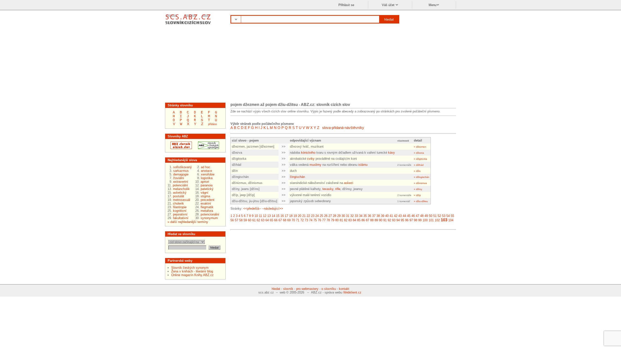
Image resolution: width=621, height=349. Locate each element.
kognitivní (180, 211)
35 (365, 216)
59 (245, 220)
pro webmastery (307, 289)
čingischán (297, 177)
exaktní (206, 203)
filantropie (180, 207)
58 (241, 220)
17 (286, 216)
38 (378, 216)
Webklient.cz (352, 292)
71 (297, 220)
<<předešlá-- (252, 208)
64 (267, 220)
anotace (206, 171)
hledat (389, 19)
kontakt (344, 289)
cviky (311, 158)
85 (358, 220)
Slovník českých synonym (190, 268)
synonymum (209, 218)
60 (249, 220)
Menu (432, 5)
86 (363, 220)
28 (334, 216)
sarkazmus (181, 171)
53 (443, 216)
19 (295, 216)
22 (308, 216)
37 (374, 216)
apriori (205, 181)
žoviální (178, 178)
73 (306, 220)
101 (431, 220)
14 (273, 216)
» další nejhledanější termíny (188, 222)
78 (328, 220)
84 (354, 220)
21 (304, 216)
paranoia (206, 185)
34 (360, 216)
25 (321, 216)
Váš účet (388, 5)
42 (395, 216)
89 (376, 220)
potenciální (180, 185)
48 (422, 216)
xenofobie (207, 174)
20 (299, 216)
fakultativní (180, 218)
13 (269, 216)
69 (289, 220)
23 (312, 216)
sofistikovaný (182, 167)
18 (291, 216)
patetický (207, 189)
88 (372, 220)
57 (236, 220)
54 (448, 216)
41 (391, 216)
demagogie (180, 174)
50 (430, 216)
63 (262, 220)
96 (407, 220)
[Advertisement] (310, 65)
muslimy (315, 165)
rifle (337, 189)
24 (317, 216)
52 (439, 216)
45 (408, 216)
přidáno (212, 124)
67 (280, 220)
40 (387, 216)
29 (339, 216)
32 (352, 216)
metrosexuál (181, 200)
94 (398, 220)
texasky (327, 189)
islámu (363, 165)
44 (404, 216)
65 (271, 220)
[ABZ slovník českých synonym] (207, 148)
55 (452, 216)
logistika (206, 178)
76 (319, 220)
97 (411, 220)
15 (277, 216)
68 (284, 220)
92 (389, 220)
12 (264, 216)
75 (315, 220)
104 (450, 220)
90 (380, 220)
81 (341, 220)
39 (382, 216)
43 (400, 216)
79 (332, 220)
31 (347, 216)
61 (254, 220)
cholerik (178, 203)
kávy (391, 152)
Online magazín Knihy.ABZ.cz (192, 275)
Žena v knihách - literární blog (192, 271)
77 (324, 220)
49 (426, 216)
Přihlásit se (346, 5)
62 (258, 220)
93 (393, 220)
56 (232, 220)
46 (413, 216)
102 (437, 220)
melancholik (181, 189)
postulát (178, 196)
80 (337, 220)
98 (415, 220)
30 (343, 216)
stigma (205, 196)
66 (276, 220)
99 (420, 220)
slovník (288, 289)
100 (425, 220)
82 (345, 220)
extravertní (180, 181)
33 (356, 216)
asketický (180, 192)
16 (282, 216)
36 (369, 216)
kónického (308, 152)
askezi (348, 183)
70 (293, 220)
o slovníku (328, 289)
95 (402, 220)
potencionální (210, 214)
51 (435, 216)
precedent (207, 200)
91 (385, 220)
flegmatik (207, 207)
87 (367, 220)
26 (325, 216)
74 (310, 220)
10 (256, 216)
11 (260, 216)
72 (302, 220)
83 (350, 220)
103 (444, 220)
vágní (204, 192)
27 (330, 216)
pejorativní (180, 214)
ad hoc (205, 167)
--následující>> (272, 208)
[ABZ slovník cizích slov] (188, 25)
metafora (207, 211)
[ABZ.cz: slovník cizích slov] (180, 148)
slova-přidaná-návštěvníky (343, 128)
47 (417, 216)
